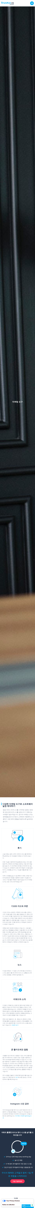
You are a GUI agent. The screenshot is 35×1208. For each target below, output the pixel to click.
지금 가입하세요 (17, 1181)
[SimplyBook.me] (7, 3)
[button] (32, 3)
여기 (17, 1077)
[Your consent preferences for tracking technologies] (32, 1205)
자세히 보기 (15, 1025)
